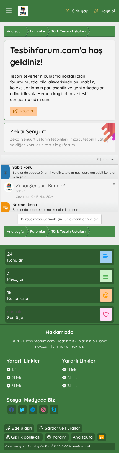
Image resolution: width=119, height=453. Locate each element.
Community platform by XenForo (47, 446)
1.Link (16, 369)
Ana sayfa (83, 437)
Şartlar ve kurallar (62, 428)
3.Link (16, 385)
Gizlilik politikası (25, 437)
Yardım (59, 437)
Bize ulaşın (22, 428)
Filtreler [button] (103, 159)
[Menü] (8, 11)
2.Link (16, 377)
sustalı (14, 311)
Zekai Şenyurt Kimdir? (40, 185)
